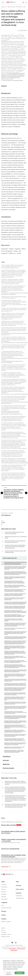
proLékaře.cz (8, 2)
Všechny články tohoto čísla (10, 558)
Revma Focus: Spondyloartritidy (10, 848)
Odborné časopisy (11, 6)
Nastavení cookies (5, 936)
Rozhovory (3, 892)
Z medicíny (3, 884)
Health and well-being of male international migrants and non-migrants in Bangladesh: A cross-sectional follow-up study (15, 712)
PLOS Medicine (19, 6)
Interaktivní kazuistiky (6, 908)
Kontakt (3, 928)
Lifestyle (3, 889)
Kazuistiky (3, 896)
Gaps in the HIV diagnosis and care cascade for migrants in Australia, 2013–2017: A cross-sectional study (14, 598)
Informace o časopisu (8, 768)
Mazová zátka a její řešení (8, 825)
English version (23, 30)
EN (26, 2)
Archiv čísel (6, 760)
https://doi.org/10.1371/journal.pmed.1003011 (13, 80)
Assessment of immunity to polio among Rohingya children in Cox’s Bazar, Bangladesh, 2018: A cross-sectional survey (15, 680)
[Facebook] (12, 942)
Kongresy (3, 919)
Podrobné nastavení (8, 973)
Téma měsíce (4, 899)
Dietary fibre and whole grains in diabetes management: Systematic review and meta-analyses (13, 619)
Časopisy (3, 911)
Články (3, 882)
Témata (3, 915)
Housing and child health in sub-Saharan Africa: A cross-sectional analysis (15, 629)
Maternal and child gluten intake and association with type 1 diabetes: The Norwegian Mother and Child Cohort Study (14, 577)
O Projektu (3, 932)
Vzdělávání (4, 902)
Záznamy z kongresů (6, 921)
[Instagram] (15, 942)
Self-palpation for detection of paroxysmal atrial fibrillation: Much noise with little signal (14, 747)
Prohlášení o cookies (6, 934)
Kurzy (2, 905)
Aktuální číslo (6, 764)
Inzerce (3, 930)
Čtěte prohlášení (12, 948)
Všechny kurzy (5, 866)
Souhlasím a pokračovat (19, 973)
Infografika (3, 894)
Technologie (4, 887)
